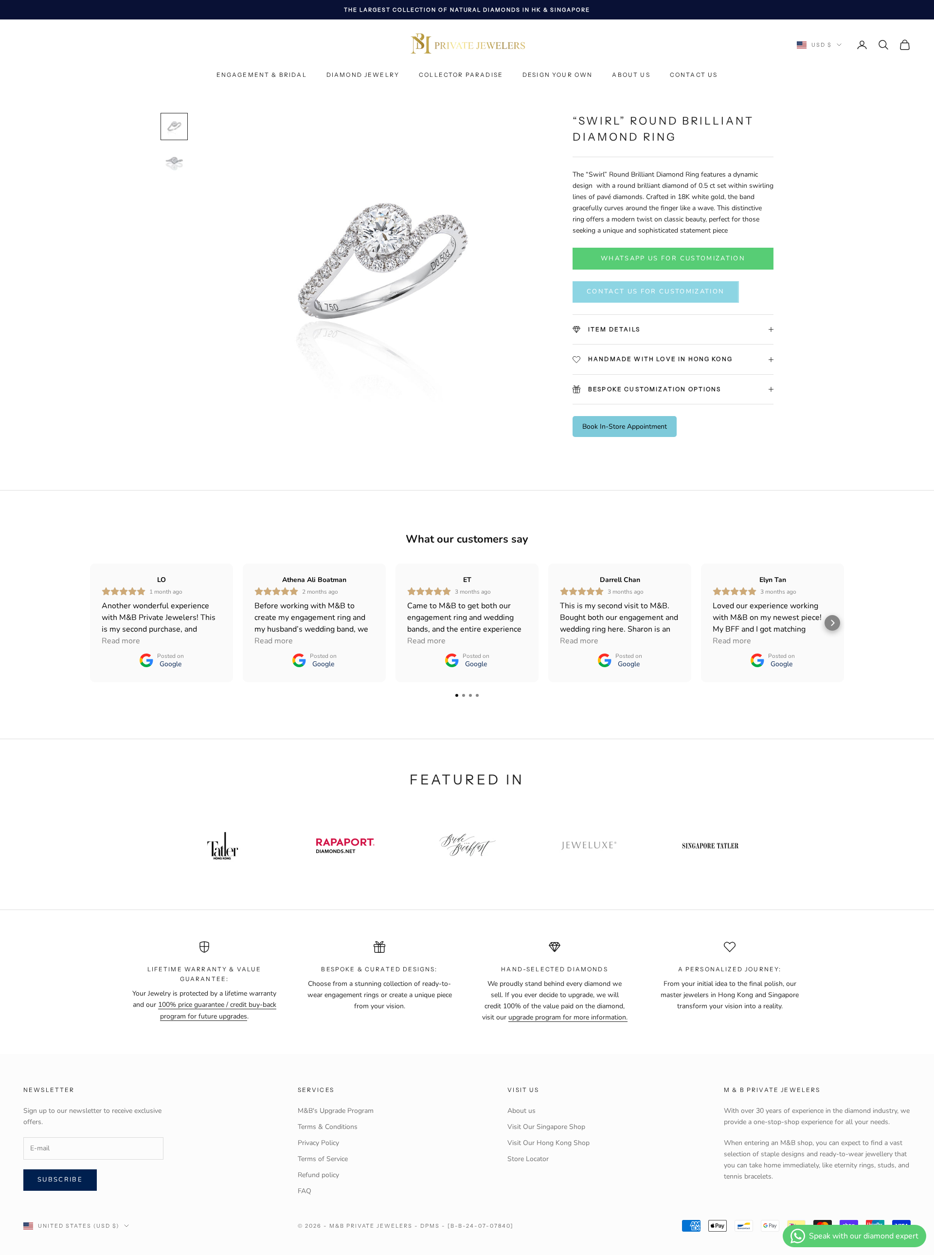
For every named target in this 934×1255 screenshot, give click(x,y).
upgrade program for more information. (568, 1017)
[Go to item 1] (174, 126)
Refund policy (318, 1175)
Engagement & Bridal (261, 75)
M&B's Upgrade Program (336, 1110)
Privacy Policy (318, 1142)
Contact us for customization (656, 291)
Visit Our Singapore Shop (546, 1126)
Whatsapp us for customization (673, 258)
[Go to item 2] (174, 161)
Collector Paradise (461, 75)
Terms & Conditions (328, 1126)
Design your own (557, 75)
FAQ (304, 1191)
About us (631, 75)
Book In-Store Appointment (624, 426)
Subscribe (60, 1179)
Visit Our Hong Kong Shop (548, 1142)
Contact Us (694, 75)
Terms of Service (323, 1159)
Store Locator (528, 1159)
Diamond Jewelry (362, 75)
